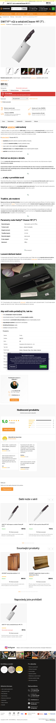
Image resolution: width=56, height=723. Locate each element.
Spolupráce (3, 700)
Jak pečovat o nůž (5, 691)
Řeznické (30, 347)
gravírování (34, 259)
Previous (49, 499)
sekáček (11, 127)
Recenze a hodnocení (6, 698)
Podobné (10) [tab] (19, 121)
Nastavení (12, 366)
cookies (39, 357)
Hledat (24, 8)
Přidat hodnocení (8, 429)
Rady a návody (4, 702)
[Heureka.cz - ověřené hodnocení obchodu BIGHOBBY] (19, 669)
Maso (29, 350)
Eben (20, 353)
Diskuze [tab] (36, 121)
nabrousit (22, 302)
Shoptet (53, 720)
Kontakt (3, 704)
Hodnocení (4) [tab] (28, 121)
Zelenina (39, 350)
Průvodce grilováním (47, 1)
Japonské (25, 347)
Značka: (27, 24)
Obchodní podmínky (33, 680)
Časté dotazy (11, 121)
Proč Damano (4, 693)
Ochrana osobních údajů (34, 678)
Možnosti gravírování (33, 666)
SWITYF (21, 338)
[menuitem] (7, 14)
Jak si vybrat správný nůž (6, 689)
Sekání (35, 350)
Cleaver (21, 347)
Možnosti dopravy (15, 90)
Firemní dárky (32, 671)
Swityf (13, 204)
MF (20, 341)
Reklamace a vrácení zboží (34, 675)
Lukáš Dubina (52, 719)
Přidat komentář (7, 489)
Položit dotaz (14, 400)
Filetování (25, 350)
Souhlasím (43, 366)
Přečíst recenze (12, 438)
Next (52, 499)
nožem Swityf (5, 137)
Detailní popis (4, 80)
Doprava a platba (32, 673)
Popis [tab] (3, 121)
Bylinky (21, 350)
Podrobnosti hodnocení (17, 24)
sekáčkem (33, 77)
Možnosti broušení (33, 669)
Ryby (32, 350)
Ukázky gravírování (34, 98)
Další (51, 14)
